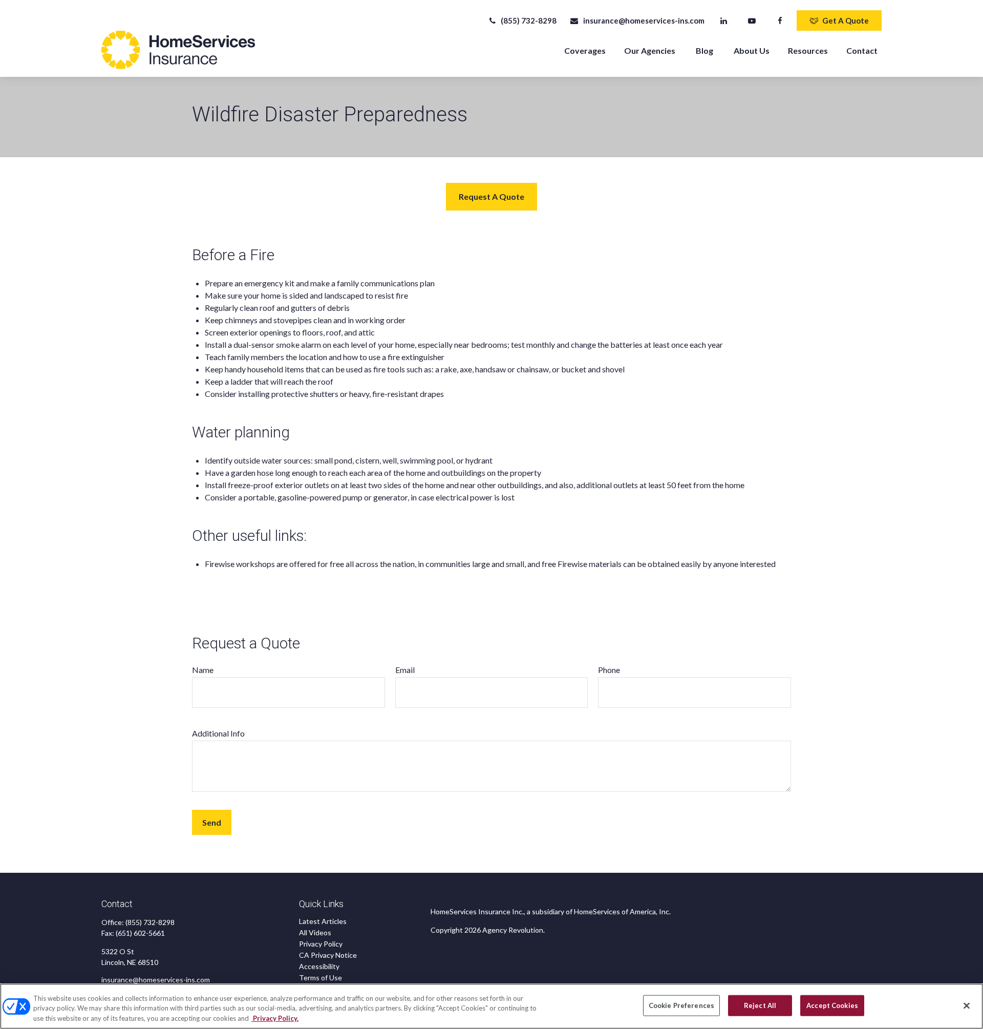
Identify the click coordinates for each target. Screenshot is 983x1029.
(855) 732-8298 (529, 20)
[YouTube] (751, 20)
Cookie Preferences (681, 1005)
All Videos (315, 932)
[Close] (966, 1005)
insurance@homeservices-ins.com (643, 20)
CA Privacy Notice (328, 955)
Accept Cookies (832, 1005)
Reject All (760, 1005)
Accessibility (319, 966)
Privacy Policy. (274, 1018)
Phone (609, 670)
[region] (491, 1006)
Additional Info (218, 733)
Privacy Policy (321, 943)
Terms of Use (320, 977)
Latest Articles (323, 921)
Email (405, 670)
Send (211, 822)
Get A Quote (845, 20)
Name (202, 670)
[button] (585, 49)
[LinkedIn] (723, 20)
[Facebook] (780, 20)
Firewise (219, 564)
